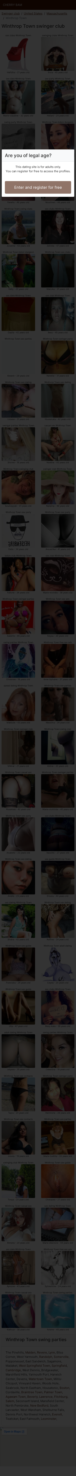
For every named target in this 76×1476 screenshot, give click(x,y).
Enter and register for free (38, 187)
